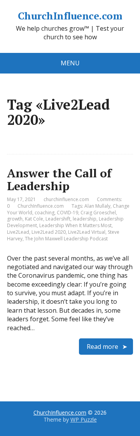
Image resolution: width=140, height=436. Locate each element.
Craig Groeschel (98, 212)
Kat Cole (34, 218)
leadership (84, 218)
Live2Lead (18, 232)
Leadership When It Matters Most (75, 225)
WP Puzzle (83, 419)
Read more (102, 346)
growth (15, 218)
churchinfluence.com (66, 199)
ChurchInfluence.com (70, 16)
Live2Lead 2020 (49, 232)
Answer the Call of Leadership (59, 179)
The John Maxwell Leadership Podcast (66, 238)
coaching (44, 212)
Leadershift (58, 218)
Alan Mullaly (97, 206)
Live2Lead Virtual (86, 232)
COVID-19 (67, 212)
